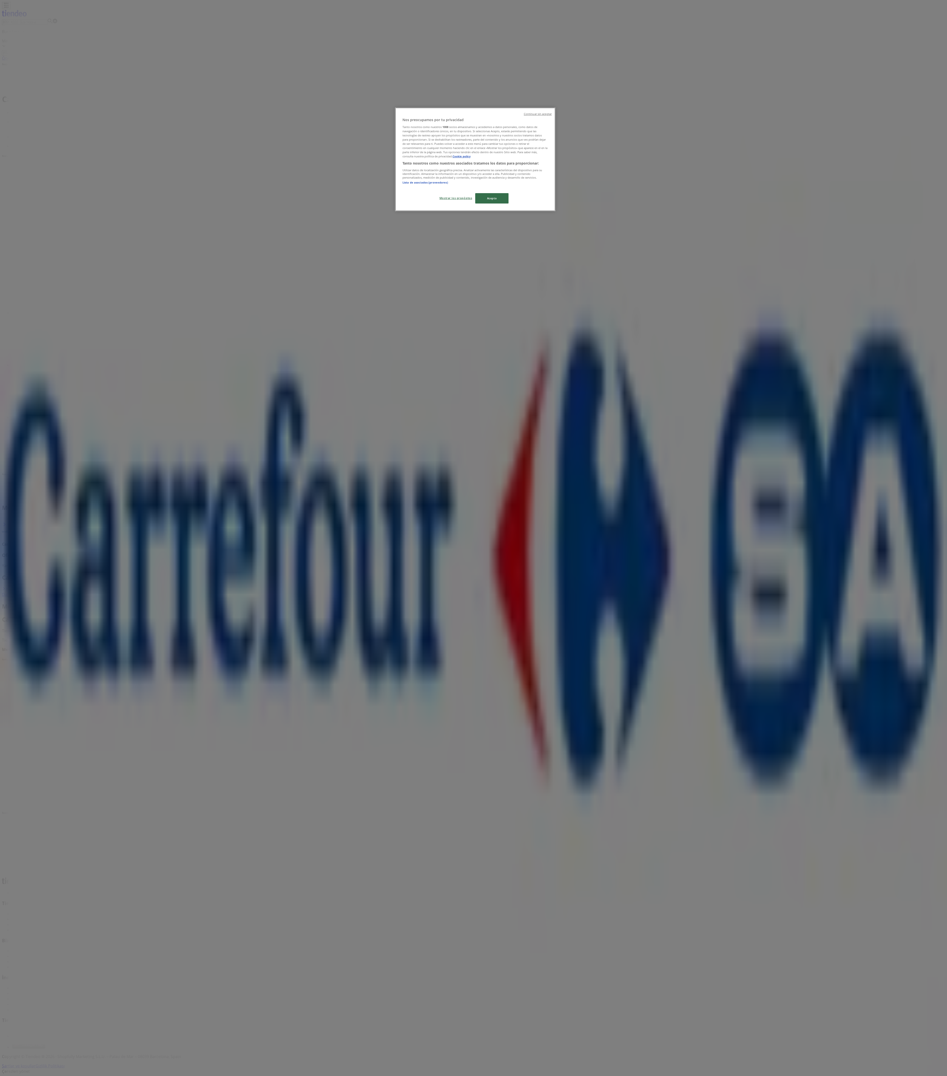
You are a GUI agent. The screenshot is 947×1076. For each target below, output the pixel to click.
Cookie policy (462, 156)
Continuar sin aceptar (538, 114)
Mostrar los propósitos (455, 198)
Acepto (492, 198)
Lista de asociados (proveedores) (425, 182)
